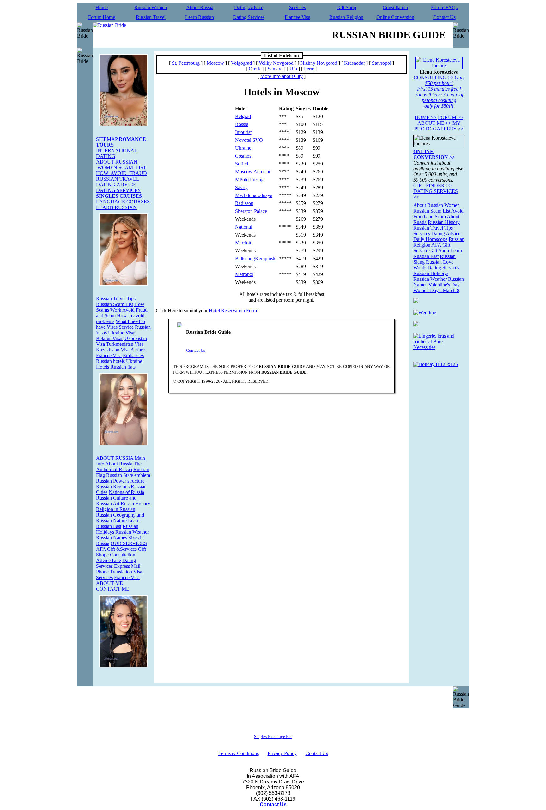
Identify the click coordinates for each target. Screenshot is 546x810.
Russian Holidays (430, 273)
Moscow (215, 63)
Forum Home (101, 17)
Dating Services (248, 17)
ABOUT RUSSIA (114, 458)
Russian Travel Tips (116, 298)
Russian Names (111, 537)
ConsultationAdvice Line (115, 557)
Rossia (241, 124)
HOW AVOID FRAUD (121, 173)
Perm (309, 68)
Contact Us (444, 17)
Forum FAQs (444, 7)
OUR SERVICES (129, 543)
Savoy (241, 187)
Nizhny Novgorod (318, 63)
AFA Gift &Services (116, 549)
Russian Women (150, 7)
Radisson (244, 203)
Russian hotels (110, 361)
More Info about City (281, 76)
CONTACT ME (112, 588)
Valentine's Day (444, 284)
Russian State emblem (128, 475)
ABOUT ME (109, 583)
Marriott (243, 242)
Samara (275, 68)
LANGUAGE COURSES (123, 201)
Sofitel (241, 163)
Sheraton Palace (251, 211)
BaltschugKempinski (256, 258)
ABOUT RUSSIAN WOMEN (116, 164)
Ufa (293, 68)
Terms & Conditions (238, 753)
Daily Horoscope (430, 239)
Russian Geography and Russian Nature (120, 517)
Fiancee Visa (297, 17)
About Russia (199, 7)
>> (426, 117)
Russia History (135, 503)
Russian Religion (346, 17)
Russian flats (123, 366)
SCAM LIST (132, 167)
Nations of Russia (126, 492)
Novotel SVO (249, 140)
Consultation (395, 7)
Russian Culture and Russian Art (116, 500)
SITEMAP (107, 139)
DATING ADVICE (116, 184)
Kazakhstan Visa (113, 349)
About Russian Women (436, 205)
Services (297, 7)
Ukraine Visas (122, 332)
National (243, 227)
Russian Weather (132, 532)
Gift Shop (346, 7)
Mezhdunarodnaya (253, 195)
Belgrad (243, 116)
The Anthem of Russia (119, 466)
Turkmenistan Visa (124, 344)
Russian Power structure (120, 480)
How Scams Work (120, 307)
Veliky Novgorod (276, 63)
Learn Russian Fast (118, 523)
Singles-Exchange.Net (273, 736)
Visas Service (120, 327)
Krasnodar (354, 63)
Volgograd (241, 63)
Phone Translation (114, 571)
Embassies (133, 355)
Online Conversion (395, 17)
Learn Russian (199, 17)
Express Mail (127, 566)
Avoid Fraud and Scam (438, 213)
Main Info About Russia (120, 460)
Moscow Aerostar (252, 171)
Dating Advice (248, 7)
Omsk (255, 68)
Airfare (137, 349)
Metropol (244, 274)
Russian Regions (113, 486)
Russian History (444, 222)
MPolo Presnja (249, 179)
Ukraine (243, 148)
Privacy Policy (282, 753)
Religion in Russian (115, 509)
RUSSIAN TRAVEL (117, 179)
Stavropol (381, 63)
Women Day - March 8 (436, 290)
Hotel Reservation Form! (233, 310)
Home (101, 7)
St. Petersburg (186, 63)
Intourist (243, 132)
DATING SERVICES (118, 190)
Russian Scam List (114, 304)
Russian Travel (151, 17)
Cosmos (243, 156)
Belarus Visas (109, 338)
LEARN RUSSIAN (116, 207)
